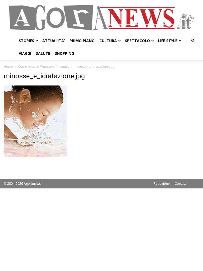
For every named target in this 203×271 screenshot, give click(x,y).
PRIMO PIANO (82, 40)
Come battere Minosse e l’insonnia (44, 66)
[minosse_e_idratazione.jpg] (35, 156)
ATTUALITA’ (53, 40)
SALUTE (43, 53)
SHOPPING (64, 53)
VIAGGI (25, 53)
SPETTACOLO (137, 40)
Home (8, 66)
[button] (193, 40)
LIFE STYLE (167, 40)
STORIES (26, 40)
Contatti (181, 183)
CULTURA (108, 40)
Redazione (162, 183)
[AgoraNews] (101, 17)
